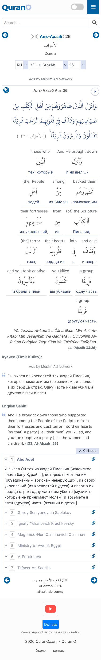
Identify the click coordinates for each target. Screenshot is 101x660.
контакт (59, 650)
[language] (6, 91)
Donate (50, 624)
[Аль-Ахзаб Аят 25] (5, 35)
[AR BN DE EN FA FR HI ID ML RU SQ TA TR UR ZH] (21, 64)
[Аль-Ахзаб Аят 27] (96, 35)
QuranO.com (47, 641)
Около (40, 650)
